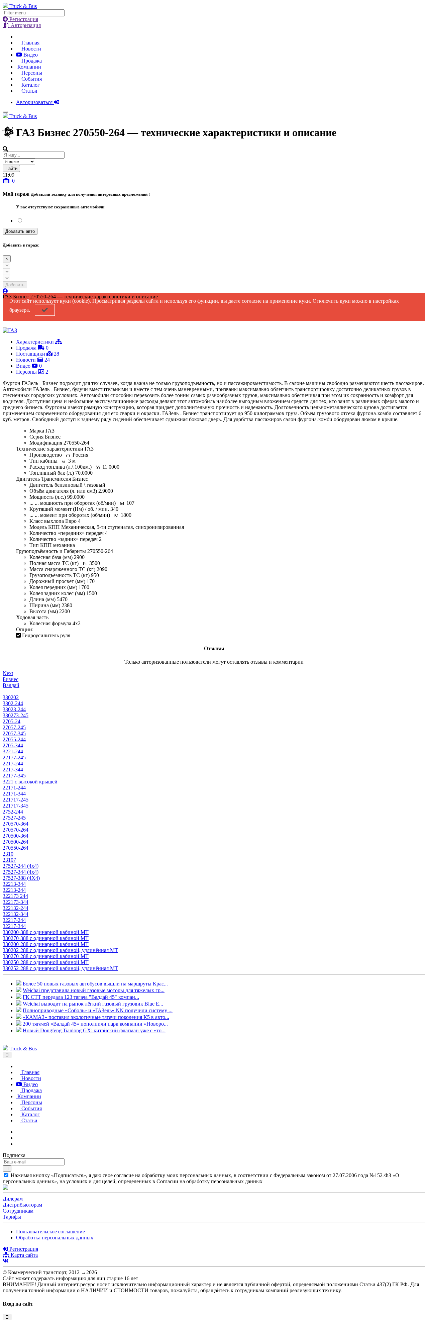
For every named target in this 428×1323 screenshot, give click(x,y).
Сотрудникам (18, 1211)
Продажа (31, 61)
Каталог (30, 85)
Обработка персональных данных (54, 1237)
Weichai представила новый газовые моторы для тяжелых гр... (94, 990)
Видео (30, 55)
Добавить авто (20, 231)
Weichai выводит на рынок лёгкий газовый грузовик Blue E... (93, 1004)
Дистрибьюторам (22, 1205)
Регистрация (23, 19)
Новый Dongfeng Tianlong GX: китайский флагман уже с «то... (94, 1030)
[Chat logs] (18, 1132)
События (31, 79)
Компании (28, 67)
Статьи (28, 91)
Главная (29, 42)
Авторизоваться (35, 102)
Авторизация (25, 25)
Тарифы (12, 1217)
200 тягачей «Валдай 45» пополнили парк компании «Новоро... (95, 1024)
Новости (30, 49)
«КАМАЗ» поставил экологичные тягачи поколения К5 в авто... (96, 1017)
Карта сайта (23, 1255)
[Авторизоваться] (5, 291)
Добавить (14, 284)
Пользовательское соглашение (50, 1231)
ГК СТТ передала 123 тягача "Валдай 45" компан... (81, 997)
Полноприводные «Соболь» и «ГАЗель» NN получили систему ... (98, 1010)
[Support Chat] (18, 1138)
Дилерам (13, 1199)
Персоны (31, 73)
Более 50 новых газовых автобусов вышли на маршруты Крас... (95, 983)
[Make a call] (18, 1144)
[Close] (7, 1055)
